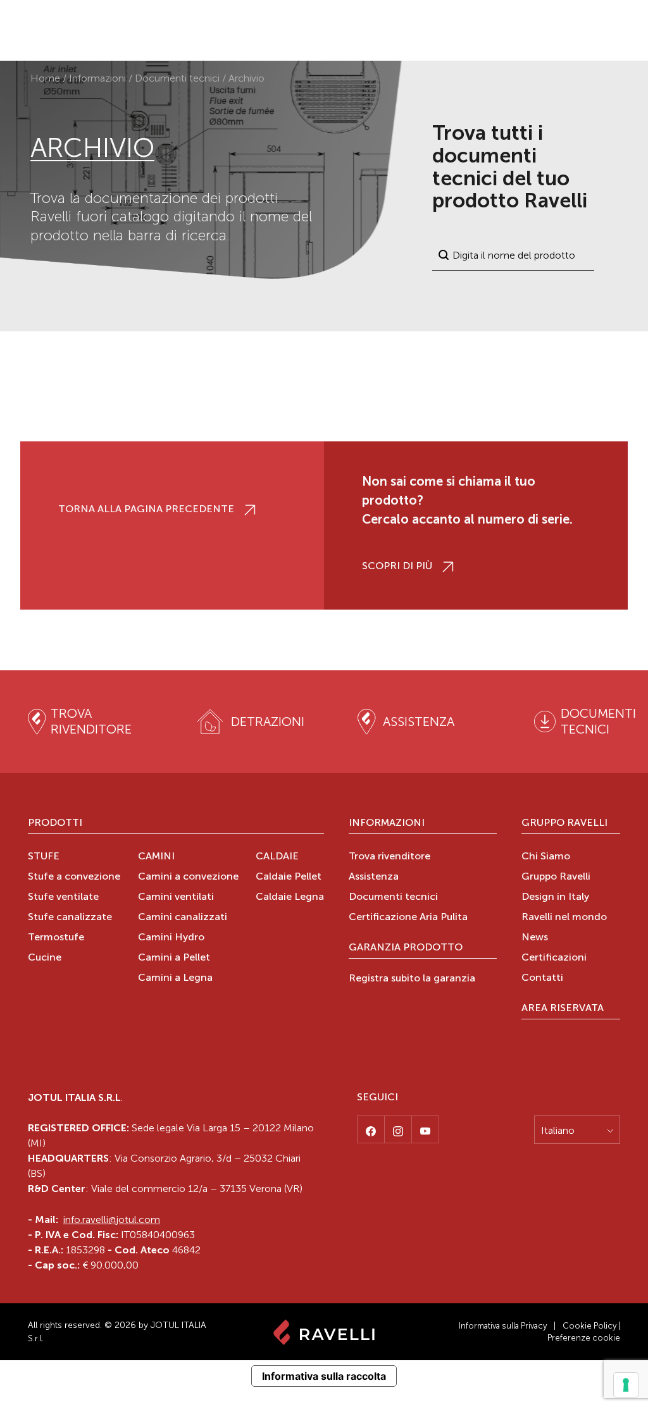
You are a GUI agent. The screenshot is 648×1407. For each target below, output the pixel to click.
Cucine (44, 958)
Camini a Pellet (174, 958)
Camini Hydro (171, 938)
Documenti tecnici (177, 78)
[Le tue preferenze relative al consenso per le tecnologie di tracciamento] (626, 1385)
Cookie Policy (589, 1325)
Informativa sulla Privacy (503, 1325)
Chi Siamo (545, 857)
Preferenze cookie (583, 1337)
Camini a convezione (188, 877)
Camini (156, 857)
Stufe (43, 857)
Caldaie (277, 857)
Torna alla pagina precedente (146, 510)
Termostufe (56, 938)
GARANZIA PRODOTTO (406, 948)
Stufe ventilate (63, 897)
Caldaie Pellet (288, 877)
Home (45, 78)
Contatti (542, 978)
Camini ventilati (176, 897)
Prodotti (55, 823)
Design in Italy (555, 897)
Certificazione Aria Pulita (408, 917)
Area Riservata (562, 1009)
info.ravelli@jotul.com (111, 1219)
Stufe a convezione (74, 877)
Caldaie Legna (290, 897)
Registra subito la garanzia (412, 979)
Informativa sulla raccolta (324, 1376)
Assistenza (374, 877)
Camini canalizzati (182, 917)
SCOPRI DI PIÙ (397, 567)
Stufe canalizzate (70, 917)
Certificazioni (554, 958)
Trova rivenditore (389, 857)
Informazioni (97, 78)
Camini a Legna (175, 978)
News (534, 938)
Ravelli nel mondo (564, 917)
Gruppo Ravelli (564, 823)
